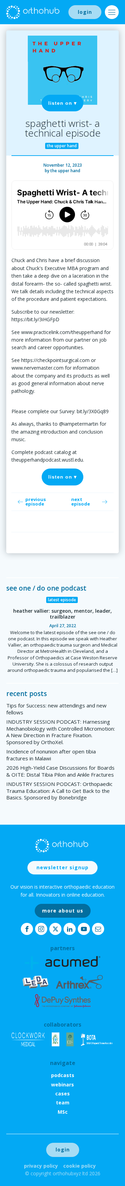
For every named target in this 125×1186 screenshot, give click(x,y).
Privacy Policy (41, 1165)
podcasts (62, 1075)
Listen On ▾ (62, 103)
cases (62, 1093)
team (62, 1102)
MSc (63, 1112)
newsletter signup (62, 867)
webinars (62, 1084)
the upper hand (65, 171)
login (85, 12)
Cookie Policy (79, 1165)
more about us (62, 910)
